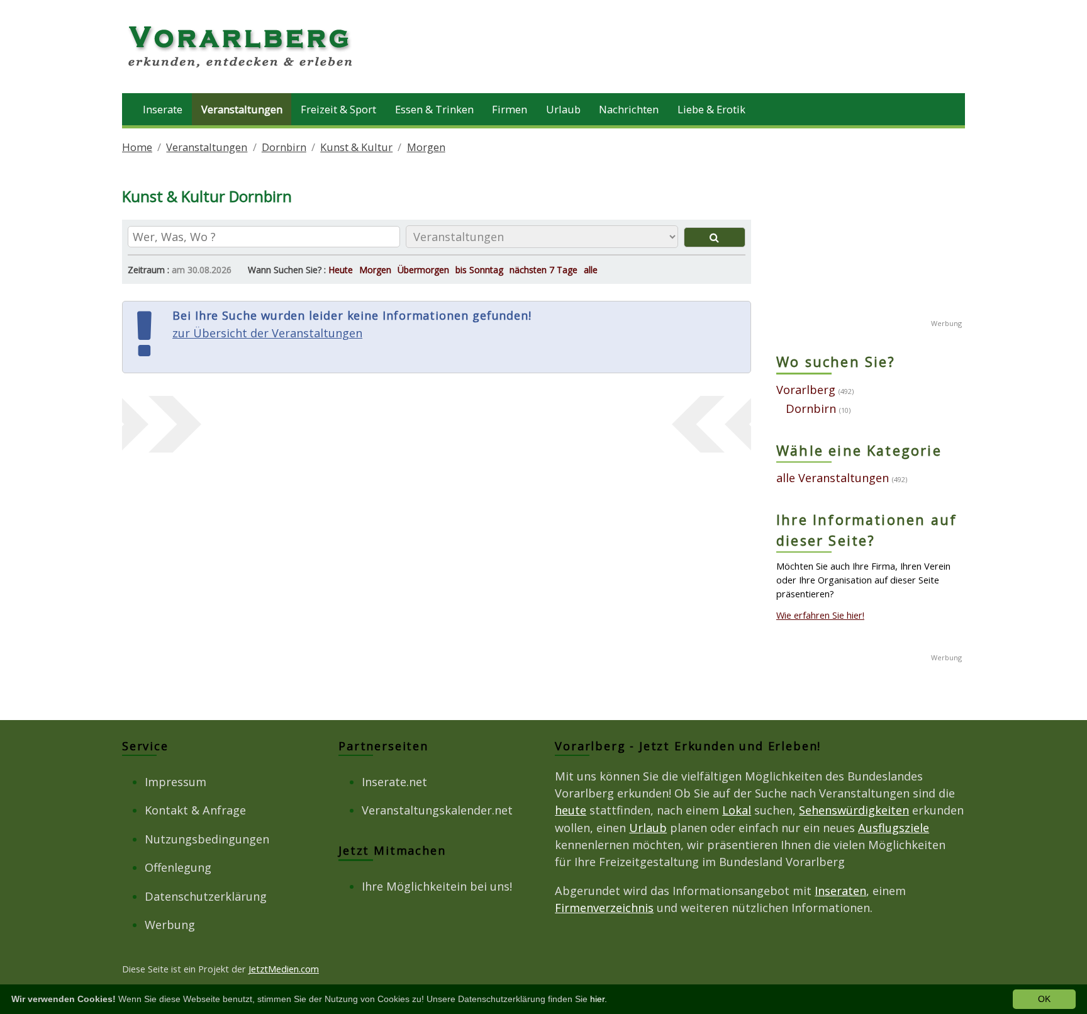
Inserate (162, 109)
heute (570, 810)
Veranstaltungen (241, 109)
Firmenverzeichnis (604, 907)
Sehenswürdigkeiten (854, 810)
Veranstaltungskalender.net (437, 810)
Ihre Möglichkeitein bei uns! (437, 886)
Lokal (736, 810)
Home (137, 147)
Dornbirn (284, 147)
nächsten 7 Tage (543, 270)
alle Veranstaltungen (832, 477)
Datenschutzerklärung (206, 896)
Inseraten (840, 890)
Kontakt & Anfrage (195, 810)
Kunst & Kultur (356, 147)
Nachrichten (629, 109)
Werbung (170, 924)
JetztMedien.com (283, 968)
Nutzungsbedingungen (207, 839)
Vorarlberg (805, 389)
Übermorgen (423, 270)
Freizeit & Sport (338, 109)
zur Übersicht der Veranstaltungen (267, 333)
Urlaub (563, 109)
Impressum (175, 781)
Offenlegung (178, 867)
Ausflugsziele (893, 827)
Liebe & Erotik (711, 109)
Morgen (426, 147)
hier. (598, 999)
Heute (340, 270)
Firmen (509, 109)
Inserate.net (394, 781)
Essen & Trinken (434, 109)
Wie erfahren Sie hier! (820, 615)
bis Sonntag (479, 270)
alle (591, 270)
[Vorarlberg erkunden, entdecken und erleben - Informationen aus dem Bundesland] (241, 69)
